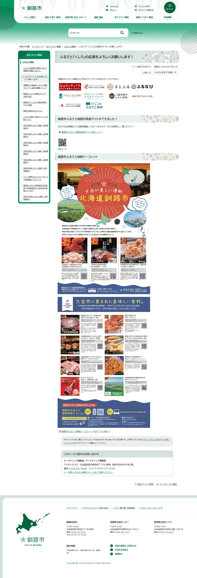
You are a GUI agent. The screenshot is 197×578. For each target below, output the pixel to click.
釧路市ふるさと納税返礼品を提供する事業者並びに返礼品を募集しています (35, 188)
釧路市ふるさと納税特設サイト (81, 132)
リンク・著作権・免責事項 (124, 508)
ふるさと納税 (70, 47)
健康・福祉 (98, 17)
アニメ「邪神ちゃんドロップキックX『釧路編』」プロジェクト (35, 178)
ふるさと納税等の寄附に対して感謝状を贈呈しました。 (35, 69)
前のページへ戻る (146, 484)
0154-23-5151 (78, 532)
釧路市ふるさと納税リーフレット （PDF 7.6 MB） (85, 431)
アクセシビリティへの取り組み (95, 508)
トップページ (37, 47)
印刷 (145, 73)
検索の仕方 (138, 33)
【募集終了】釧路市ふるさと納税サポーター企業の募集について (35, 86)
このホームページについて (151, 508)
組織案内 (118, 554)
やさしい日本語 (143, 6)
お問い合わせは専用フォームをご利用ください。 (90, 472)
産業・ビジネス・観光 (144, 17)
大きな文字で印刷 (163, 72)
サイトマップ (71, 508)
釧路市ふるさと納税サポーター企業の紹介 (35, 95)
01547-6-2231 (166, 532)
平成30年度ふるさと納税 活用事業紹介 (35, 198)
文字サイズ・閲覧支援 (145, 10)
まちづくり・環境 (121, 17)
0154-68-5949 (78, 468)
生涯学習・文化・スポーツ (75, 17)
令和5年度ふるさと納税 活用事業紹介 (35, 135)
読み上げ (113, 10)
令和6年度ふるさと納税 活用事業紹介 (35, 127)
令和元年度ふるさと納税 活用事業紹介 (35, 169)
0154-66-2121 (122, 532)
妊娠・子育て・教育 (52, 17)
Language (114, 6)
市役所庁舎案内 (121, 550)
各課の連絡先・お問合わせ (125, 546)
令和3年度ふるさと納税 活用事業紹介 (35, 152)
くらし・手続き (30, 17)
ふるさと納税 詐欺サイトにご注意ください (35, 118)
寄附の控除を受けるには (32, 111)
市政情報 (167, 17)
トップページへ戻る (168, 484)
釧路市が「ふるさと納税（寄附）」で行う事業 (35, 104)
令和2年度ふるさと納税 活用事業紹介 (35, 161)
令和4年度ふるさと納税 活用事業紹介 (35, 144)
